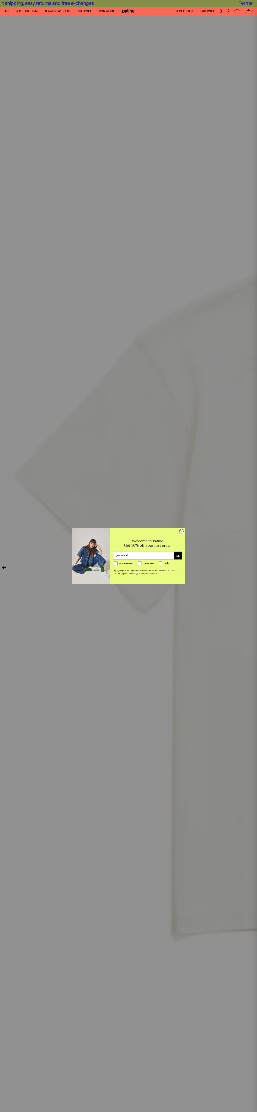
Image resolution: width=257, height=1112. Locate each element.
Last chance (84, 11)
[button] (249, 11)
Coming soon (105, 11)
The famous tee (57, 11)
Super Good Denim (27, 11)
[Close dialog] (181, 531)
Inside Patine (207, 11)
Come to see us (185, 11)
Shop (7, 11)
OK (178, 556)
